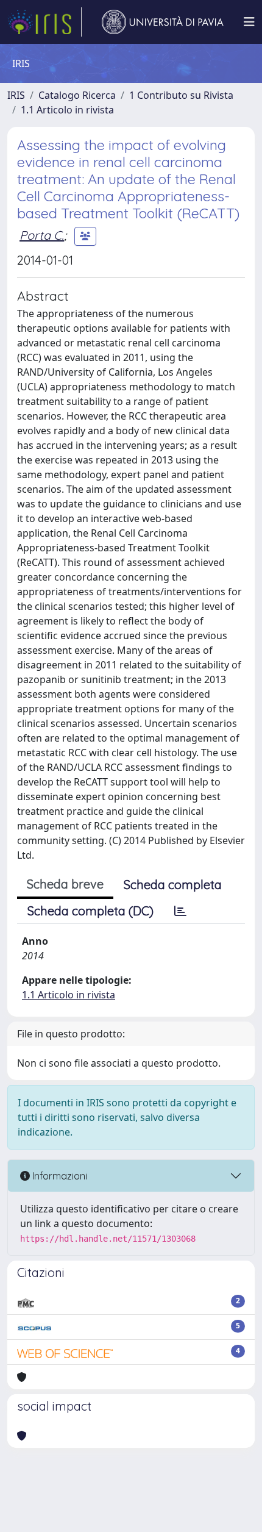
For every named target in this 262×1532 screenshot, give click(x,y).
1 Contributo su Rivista (181, 95)
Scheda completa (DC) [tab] (90, 910)
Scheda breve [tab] (65, 884)
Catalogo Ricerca (77, 95)
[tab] (180, 911)
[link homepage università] (162, 22)
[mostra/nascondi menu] (249, 22)
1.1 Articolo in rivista (67, 109)
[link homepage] (44, 22)
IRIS (16, 95)
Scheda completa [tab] (173, 884)
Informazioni (58, 1176)
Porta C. (41, 235)
